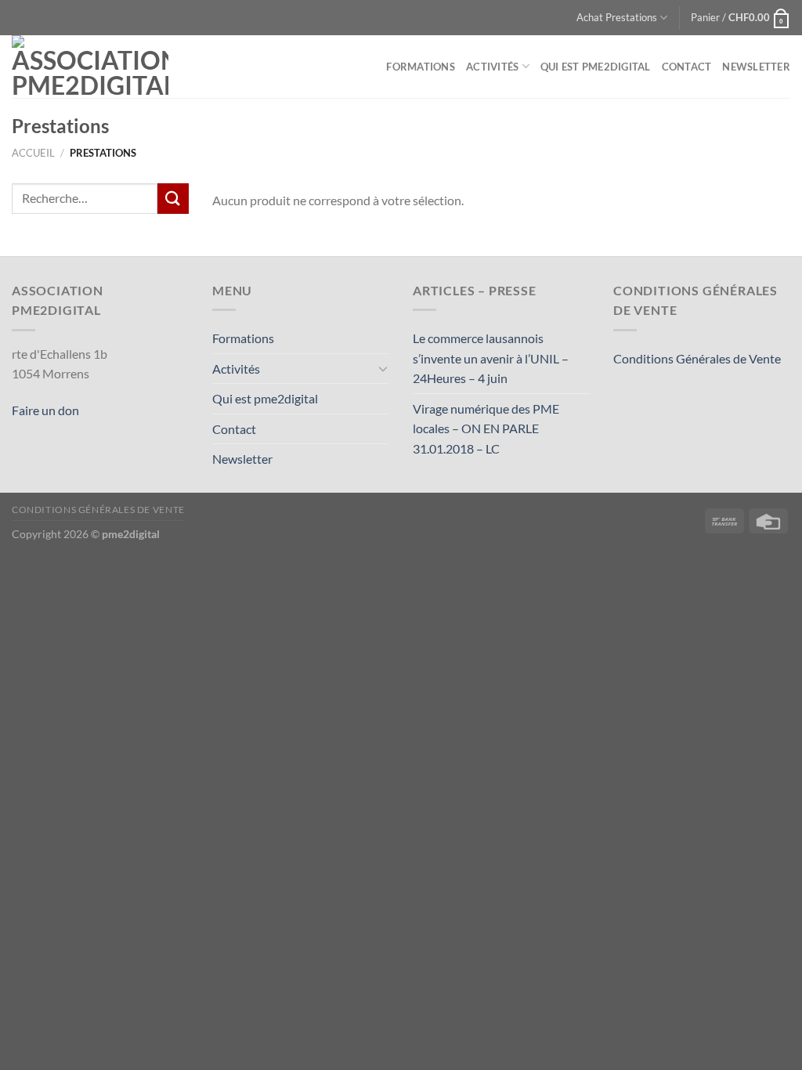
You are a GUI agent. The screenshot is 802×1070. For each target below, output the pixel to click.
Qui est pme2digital (595, 66)
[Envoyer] (173, 198)
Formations (420, 66)
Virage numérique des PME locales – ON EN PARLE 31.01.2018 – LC (486, 428)
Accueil (33, 152)
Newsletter (756, 66)
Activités (492, 66)
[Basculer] (383, 368)
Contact (687, 66)
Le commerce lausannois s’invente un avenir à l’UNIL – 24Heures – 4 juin (491, 358)
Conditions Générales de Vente (697, 358)
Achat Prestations (616, 17)
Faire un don (45, 410)
